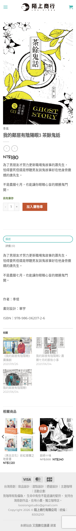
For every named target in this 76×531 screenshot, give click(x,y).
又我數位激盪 (40, 525)
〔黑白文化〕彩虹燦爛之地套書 (18, 457)
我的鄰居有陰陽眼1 (15, 388)
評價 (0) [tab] (10, 245)
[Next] (72, 445)
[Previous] (3, 445)
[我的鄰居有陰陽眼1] (17, 377)
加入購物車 (35, 207)
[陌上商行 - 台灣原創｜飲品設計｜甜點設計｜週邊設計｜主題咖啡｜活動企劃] (38, 7)
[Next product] (6, 148)
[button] (5, 7)
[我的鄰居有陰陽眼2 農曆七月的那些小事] (50, 345)
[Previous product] (14, 148)
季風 (6, 128)
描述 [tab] (8, 239)
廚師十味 (45, 455)
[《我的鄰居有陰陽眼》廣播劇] (17, 345)
